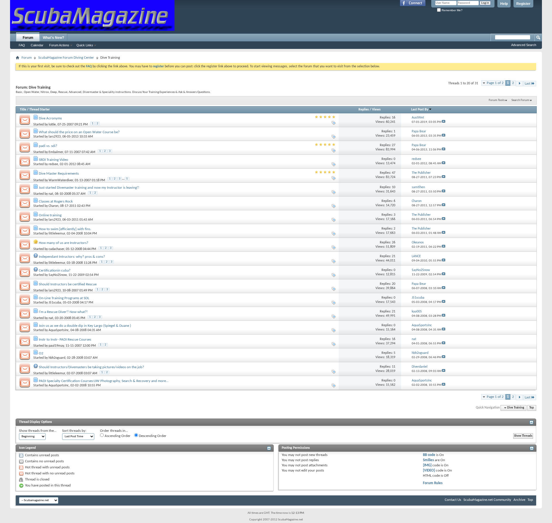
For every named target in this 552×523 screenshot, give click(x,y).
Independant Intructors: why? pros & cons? (72, 257)
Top (531, 407)
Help (504, 4)
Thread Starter (39, 109)
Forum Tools (497, 100)
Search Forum (520, 100)
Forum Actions (59, 45)
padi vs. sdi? (48, 146)
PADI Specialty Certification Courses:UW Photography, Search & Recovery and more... (103, 381)
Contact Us (453, 500)
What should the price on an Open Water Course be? (79, 132)
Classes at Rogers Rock (56, 201)
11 (393, 367)
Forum (28, 38)
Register (523, 4)
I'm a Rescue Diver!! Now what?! (63, 312)
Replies (364, 109)
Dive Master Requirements (59, 173)
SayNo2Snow (58, 275)
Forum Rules (432, 483)
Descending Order (152, 436)
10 (393, 187)
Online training (50, 215)
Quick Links (84, 45)
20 (393, 284)
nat (51, 194)
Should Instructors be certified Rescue (68, 284)
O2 (41, 353)
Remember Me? (452, 10)
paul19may (56, 346)
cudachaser (56, 249)
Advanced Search (523, 45)
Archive (519, 500)
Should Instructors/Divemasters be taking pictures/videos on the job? (91, 367)
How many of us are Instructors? (63, 243)
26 (393, 242)
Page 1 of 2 (495, 83)
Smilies (428, 460)
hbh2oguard (57, 358)
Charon (53, 206)
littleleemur (57, 233)
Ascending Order (117, 436)
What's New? (53, 38)
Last (527, 83)
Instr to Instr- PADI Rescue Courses (65, 339)
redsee (53, 164)
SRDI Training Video (53, 160)
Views (376, 109)
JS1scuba (55, 302)
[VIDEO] (429, 470)
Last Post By (419, 109)
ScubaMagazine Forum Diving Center (66, 58)
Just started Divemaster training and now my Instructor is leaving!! (89, 188)
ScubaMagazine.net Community (487, 500)
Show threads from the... (37, 431)
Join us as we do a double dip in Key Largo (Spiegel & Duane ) (85, 326)
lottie (52, 124)
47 (393, 173)
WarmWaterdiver (61, 180)
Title (23, 109)
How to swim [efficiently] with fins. (65, 229)
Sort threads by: (74, 431)
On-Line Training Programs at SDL (64, 298)
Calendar (37, 45)
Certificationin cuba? (54, 270)
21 (393, 256)
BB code (429, 455)
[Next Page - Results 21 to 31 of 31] (519, 83)
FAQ (22, 45)
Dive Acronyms (50, 118)
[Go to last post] (443, 122)
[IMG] (427, 465)
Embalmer (56, 152)
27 (393, 145)
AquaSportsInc (59, 330)
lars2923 (55, 136)
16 (393, 117)
